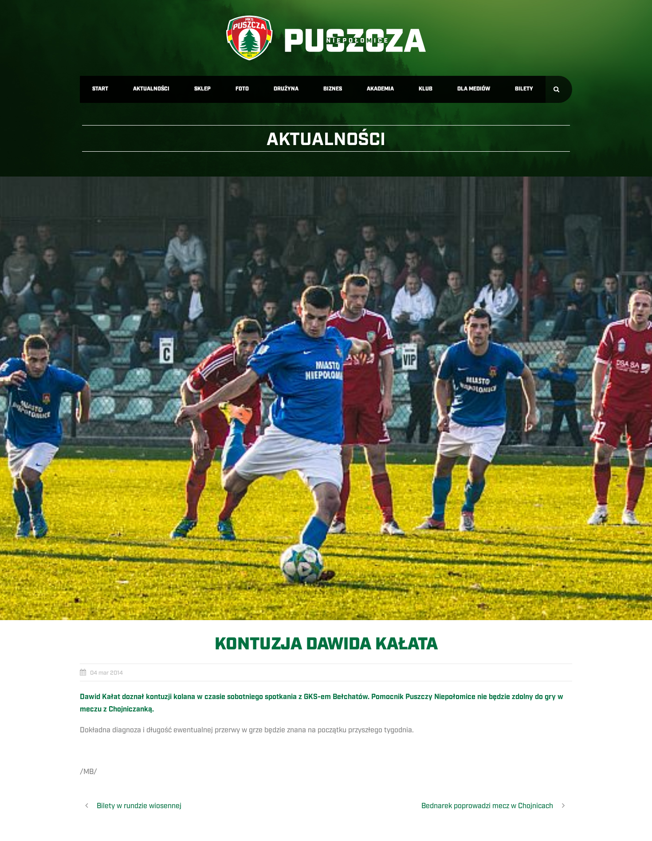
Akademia (380, 89)
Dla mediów (473, 89)
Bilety (524, 89)
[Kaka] (326, 398)
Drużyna (286, 89)
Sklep (202, 89)
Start (100, 89)
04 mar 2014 (106, 672)
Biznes (332, 89)
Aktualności (151, 89)
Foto (242, 89)
